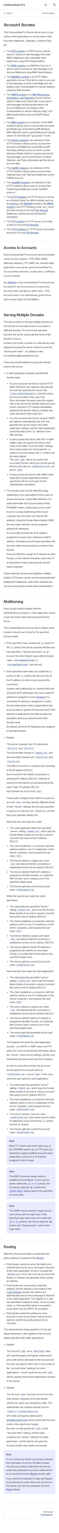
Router (40, 1258)
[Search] (45, 5)
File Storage (41, 210)
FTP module (17, 221)
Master (34, 1473)
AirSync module (19, 140)
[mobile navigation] (54, 5)
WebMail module (20, 76)
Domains (40, 697)
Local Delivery (14, 1292)
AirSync (14, 203)
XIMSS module (18, 94)
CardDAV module (20, 182)
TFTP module (18, 229)
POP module (17, 51)
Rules (9, 1489)
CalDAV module (19, 168)
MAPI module (18, 122)
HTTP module (18, 197)
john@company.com (17, 1420)
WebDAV (28, 203)
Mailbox (12, 282)
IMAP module (18, 65)
